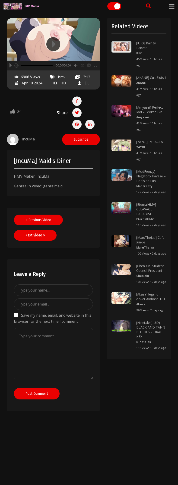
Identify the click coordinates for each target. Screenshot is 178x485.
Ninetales (143, 342)
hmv (61, 77)
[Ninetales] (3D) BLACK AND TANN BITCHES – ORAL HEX (150, 329)
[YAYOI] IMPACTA (149, 142)
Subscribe (81, 139)
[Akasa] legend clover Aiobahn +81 (150, 296)
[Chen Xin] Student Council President (150, 268)
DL (87, 83)
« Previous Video (38, 220)
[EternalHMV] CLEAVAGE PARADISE (146, 209)
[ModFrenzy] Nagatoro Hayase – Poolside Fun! (151, 176)
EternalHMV (145, 219)
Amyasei (142, 117)
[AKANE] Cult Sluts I (151, 77)
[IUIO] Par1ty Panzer (146, 45)
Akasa (140, 304)
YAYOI (140, 147)
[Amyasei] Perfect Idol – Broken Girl (149, 109)
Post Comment (36, 393)
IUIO (139, 53)
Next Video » (35, 235)
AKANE (141, 83)
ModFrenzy (144, 186)
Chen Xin (142, 276)
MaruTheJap (145, 247)
